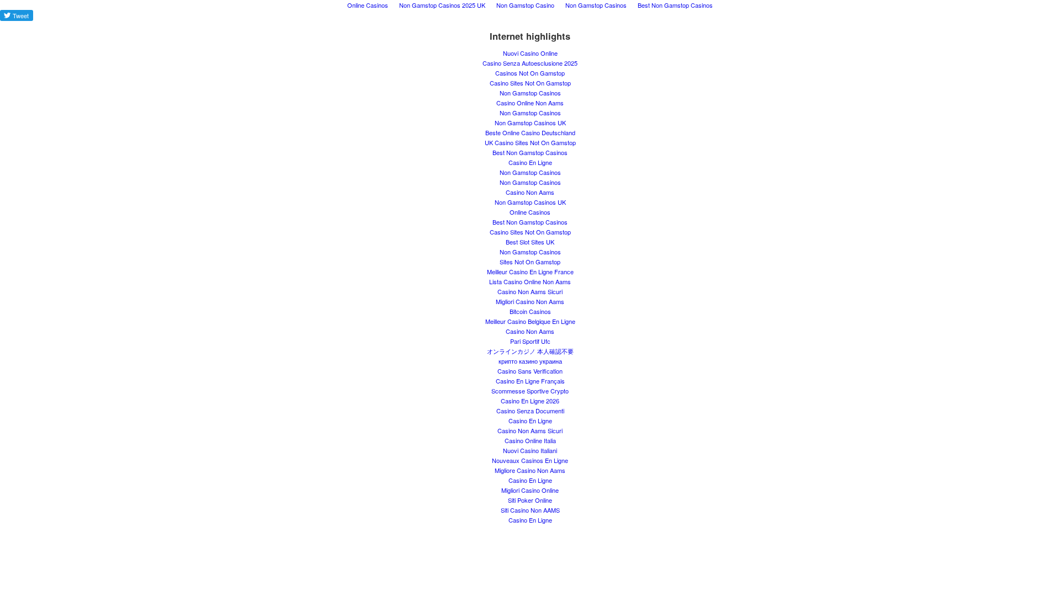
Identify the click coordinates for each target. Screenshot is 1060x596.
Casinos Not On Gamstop (530, 72)
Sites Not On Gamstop (530, 261)
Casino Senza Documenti (530, 410)
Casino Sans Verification (530, 370)
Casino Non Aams (530, 192)
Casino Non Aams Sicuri (530, 291)
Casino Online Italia (530, 440)
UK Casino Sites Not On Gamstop (530, 142)
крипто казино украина (530, 360)
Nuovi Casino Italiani (530, 450)
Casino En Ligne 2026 (530, 400)
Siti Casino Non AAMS (530, 509)
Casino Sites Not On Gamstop (530, 82)
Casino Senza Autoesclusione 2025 (530, 62)
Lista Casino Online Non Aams (530, 281)
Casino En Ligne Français (530, 380)
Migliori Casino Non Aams (530, 301)
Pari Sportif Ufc (530, 341)
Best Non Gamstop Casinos (530, 152)
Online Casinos (530, 211)
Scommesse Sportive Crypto (530, 390)
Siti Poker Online (530, 500)
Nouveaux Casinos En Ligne (530, 460)
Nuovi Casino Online (530, 53)
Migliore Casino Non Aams (530, 470)
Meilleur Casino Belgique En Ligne (530, 321)
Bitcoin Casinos (530, 311)
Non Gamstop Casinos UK (530, 122)
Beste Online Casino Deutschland (530, 132)
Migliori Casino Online (530, 490)
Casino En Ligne (530, 162)
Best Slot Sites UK (530, 241)
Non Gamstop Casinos (530, 92)
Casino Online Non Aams (530, 102)
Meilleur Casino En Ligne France (530, 271)
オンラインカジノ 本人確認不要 (530, 351)
